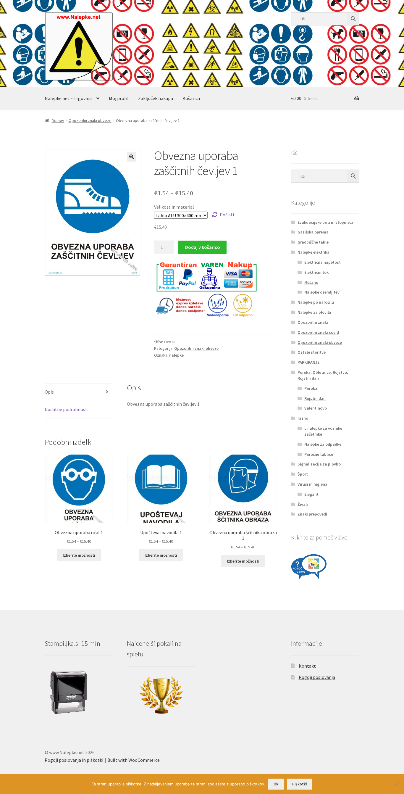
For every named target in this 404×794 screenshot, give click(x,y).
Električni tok (316, 272)
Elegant (311, 494)
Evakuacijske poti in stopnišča (325, 222)
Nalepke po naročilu (316, 302)
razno (303, 418)
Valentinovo (315, 408)
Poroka (310, 388)
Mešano (311, 282)
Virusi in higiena (312, 484)
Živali (303, 504)
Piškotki (299, 784)
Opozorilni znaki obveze (90, 120)
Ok (276, 784)
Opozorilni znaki (313, 322)
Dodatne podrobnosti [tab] (66, 409)
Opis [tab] (49, 392)
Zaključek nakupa (155, 98)
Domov (58, 120)
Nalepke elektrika (313, 252)
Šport (303, 474)
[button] (131, 157)
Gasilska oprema (313, 232)
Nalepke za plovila (314, 312)
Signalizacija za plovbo (319, 464)
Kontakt (307, 666)
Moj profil (119, 98)
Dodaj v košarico (202, 247)
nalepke (176, 355)
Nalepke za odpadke (322, 444)
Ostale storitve (312, 352)
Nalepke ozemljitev (322, 292)
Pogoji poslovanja (317, 677)
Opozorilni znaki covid (318, 332)
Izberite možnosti (79, 555)
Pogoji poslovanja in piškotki (74, 760)
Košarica (191, 98)
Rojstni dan (315, 398)
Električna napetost (322, 262)
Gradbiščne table (313, 242)
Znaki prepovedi (312, 514)
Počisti (227, 215)
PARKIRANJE (308, 362)
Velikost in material (174, 207)
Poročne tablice (318, 454)
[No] (397, 784)
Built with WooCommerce (133, 760)
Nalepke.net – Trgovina (68, 98)
